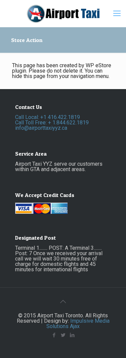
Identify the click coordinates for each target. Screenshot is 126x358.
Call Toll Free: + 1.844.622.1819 (52, 122)
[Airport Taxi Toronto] (63, 13)
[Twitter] (63, 335)
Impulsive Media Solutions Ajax (78, 323)
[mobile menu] (117, 13)
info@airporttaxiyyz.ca (41, 128)
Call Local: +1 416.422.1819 (47, 117)
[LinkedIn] (72, 335)
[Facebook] (53, 335)
